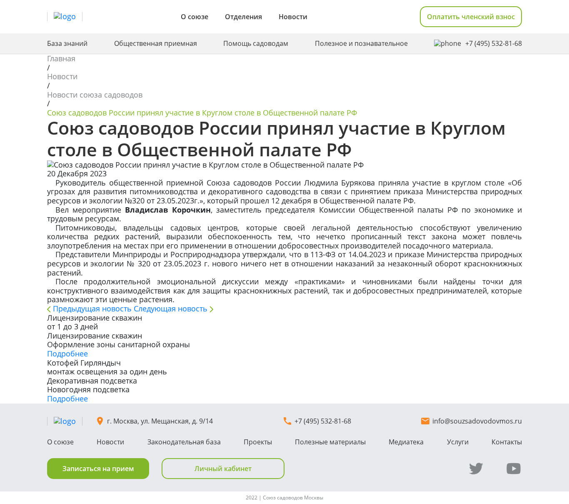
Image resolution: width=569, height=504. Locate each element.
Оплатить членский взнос (471, 16)
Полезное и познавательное (361, 44)
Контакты (507, 441)
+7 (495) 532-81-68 (493, 44)
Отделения (243, 16)
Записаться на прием (98, 468)
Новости (293, 16)
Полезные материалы (330, 441)
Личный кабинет (223, 468)
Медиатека (406, 441)
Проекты (258, 441)
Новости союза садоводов (94, 95)
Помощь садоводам (255, 44)
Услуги (458, 441)
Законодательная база (184, 441)
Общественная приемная (155, 44)
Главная (61, 58)
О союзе (194, 16)
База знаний (67, 44)
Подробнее (67, 354)
